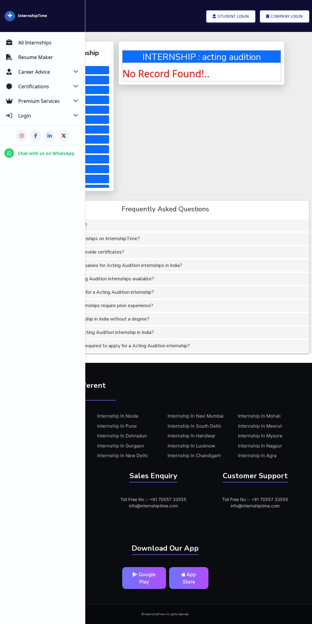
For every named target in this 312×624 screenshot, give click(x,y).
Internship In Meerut (260, 426)
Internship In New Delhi (122, 455)
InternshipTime (32, 15)
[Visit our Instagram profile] (21, 136)
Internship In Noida (117, 416)
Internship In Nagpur (260, 446)
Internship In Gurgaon (120, 446)
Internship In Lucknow (191, 446)
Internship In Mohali (259, 416)
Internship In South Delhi (194, 426)
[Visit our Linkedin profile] (49, 136)
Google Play (146, 578)
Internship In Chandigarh (194, 455)
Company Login (286, 16)
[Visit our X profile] (63, 136)
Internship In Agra (257, 455)
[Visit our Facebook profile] (35, 136)
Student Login (233, 16)
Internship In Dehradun (122, 436)
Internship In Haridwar (191, 436)
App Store (189, 578)
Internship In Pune (117, 426)
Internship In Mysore (260, 436)
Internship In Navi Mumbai (196, 416)
